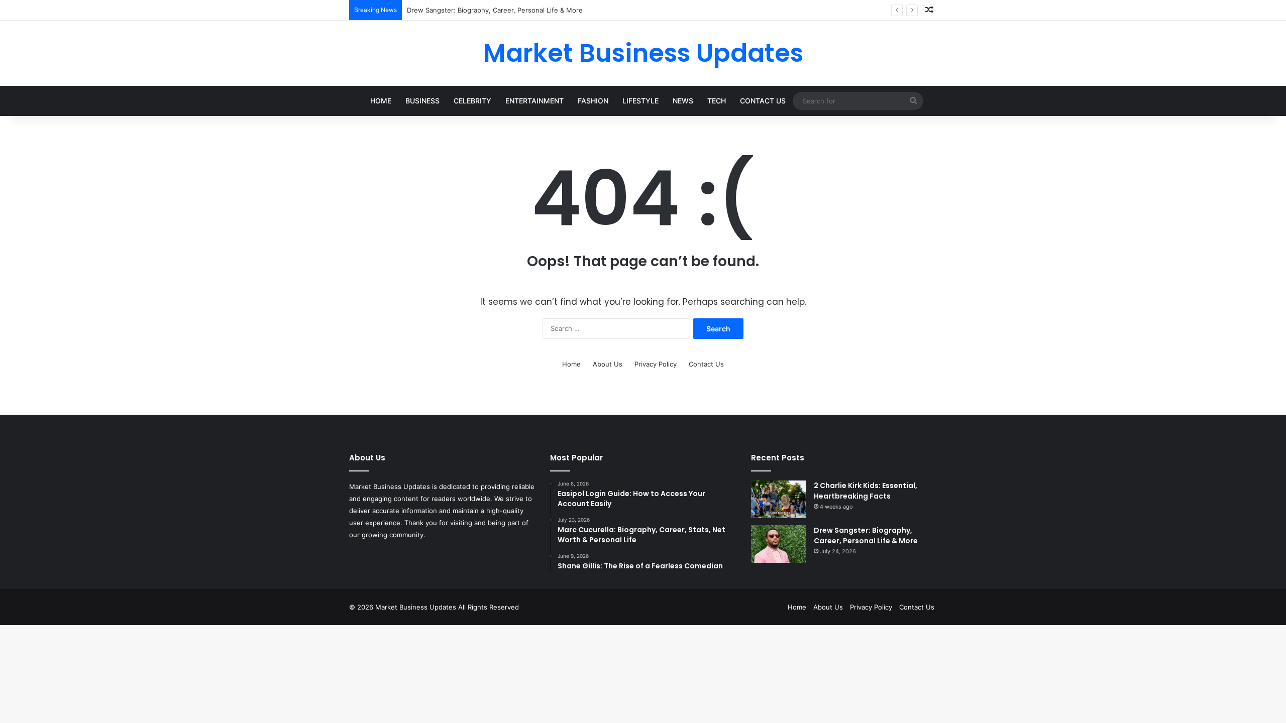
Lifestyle (640, 100)
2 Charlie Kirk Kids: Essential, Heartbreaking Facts (865, 490)
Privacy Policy (655, 364)
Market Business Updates (416, 607)
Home (380, 100)
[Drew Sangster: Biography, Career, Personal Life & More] (778, 544)
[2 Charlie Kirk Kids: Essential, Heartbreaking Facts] (778, 499)
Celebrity (472, 100)
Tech (716, 100)
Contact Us (763, 100)
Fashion (593, 100)
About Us (607, 364)
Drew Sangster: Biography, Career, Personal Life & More (866, 535)
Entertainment (534, 100)
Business (422, 100)
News (683, 100)
